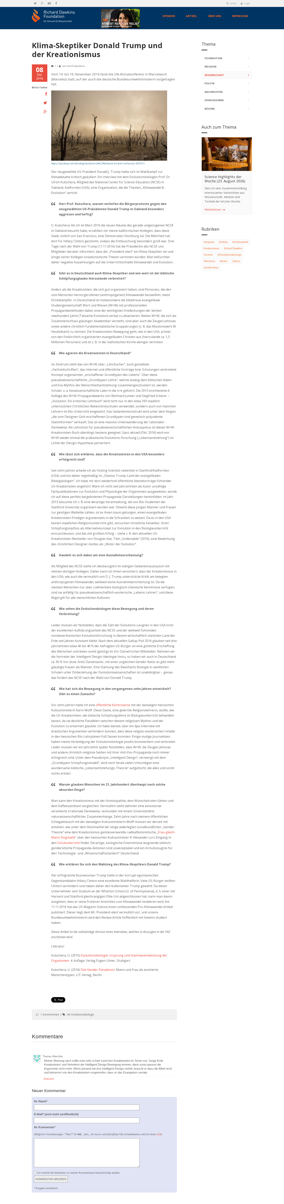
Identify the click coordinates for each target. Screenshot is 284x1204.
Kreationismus (211, 248)
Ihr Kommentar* (44, 1127)
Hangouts (209, 242)
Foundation (213, 58)
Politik (209, 83)
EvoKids (223, 242)
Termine (208, 254)
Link (159, 1134)
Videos (236, 261)
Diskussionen (214, 100)
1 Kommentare (49, 1014)
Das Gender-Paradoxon (98, 970)
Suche (232, 3)
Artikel (191, 16)
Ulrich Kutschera (76, 66)
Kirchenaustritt (240, 242)
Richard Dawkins (233, 248)
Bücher (210, 108)
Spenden (168, 16)
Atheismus (209, 261)
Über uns (214, 16)
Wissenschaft (214, 75)
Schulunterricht (68, 843)
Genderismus (211, 267)
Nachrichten (214, 92)
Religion (210, 66)
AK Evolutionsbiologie (81, 1014)
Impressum (240, 16)
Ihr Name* (40, 1101)
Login (246, 3)
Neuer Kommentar (49, 1090)
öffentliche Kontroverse (113, 705)
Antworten (48, 1079)
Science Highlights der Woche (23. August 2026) (225, 178)
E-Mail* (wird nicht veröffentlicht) (56, 1114)
